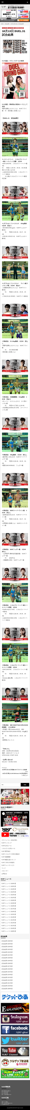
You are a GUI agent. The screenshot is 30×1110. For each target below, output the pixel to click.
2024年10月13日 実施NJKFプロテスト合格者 (14, 768)
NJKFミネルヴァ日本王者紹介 (11, 854)
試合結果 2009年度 (7, 988)
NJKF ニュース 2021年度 (9, 897)
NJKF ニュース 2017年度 (9, 909)
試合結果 (21, 28)
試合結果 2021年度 (7, 955)
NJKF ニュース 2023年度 (9, 892)
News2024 (4, 28)
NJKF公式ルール (7, 846)
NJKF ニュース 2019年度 (9, 903)
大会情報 (16, 28)
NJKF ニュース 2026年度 (9, 883)
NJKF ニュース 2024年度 (9, 889)
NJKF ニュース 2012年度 (9, 923)
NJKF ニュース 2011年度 (9, 925)
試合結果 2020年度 (7, 958)
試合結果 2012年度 (7, 980)
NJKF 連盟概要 (6, 857)
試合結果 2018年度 (7, 963)
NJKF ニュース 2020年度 (9, 900)
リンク (4, 868)
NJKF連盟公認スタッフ (9, 860)
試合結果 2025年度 (7, 944)
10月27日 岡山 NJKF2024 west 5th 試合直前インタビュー (15, 773)
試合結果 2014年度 (7, 974)
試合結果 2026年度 (7, 941)
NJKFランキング (7, 843)
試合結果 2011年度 (7, 983)
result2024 (10, 28)
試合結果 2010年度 (7, 986)
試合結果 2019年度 (7, 960)
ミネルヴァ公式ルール (8, 848)
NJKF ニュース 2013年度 (9, 920)
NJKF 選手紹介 (6, 851)
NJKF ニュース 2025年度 (9, 886)
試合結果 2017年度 (7, 966)
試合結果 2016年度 (7, 969)
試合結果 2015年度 (7, 972)
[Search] (27, 2)
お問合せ (4, 874)
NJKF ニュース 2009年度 (9, 931)
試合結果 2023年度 (7, 949)
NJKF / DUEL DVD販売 (8, 862)
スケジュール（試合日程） (10, 840)
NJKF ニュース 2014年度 (9, 917)
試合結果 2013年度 (7, 977)
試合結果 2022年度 (7, 952)
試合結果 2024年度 (7, 946)
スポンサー (5, 871)
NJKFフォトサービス (8, 865)
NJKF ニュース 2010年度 (9, 928)
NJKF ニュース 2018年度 (9, 906)
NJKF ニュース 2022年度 (9, 895)
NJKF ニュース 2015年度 (9, 914)
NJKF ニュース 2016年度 (9, 911)
